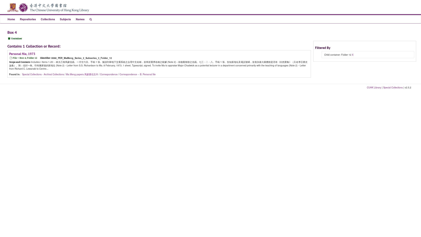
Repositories (28, 19)
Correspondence (109, 74)
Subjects (65, 19)
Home (11, 19)
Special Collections (393, 87)
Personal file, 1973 (22, 54)
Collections (48, 19)
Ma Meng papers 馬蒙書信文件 (82, 74)
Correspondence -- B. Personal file (138, 74)
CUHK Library (374, 87)
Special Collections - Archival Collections (43, 74)
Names (80, 19)
